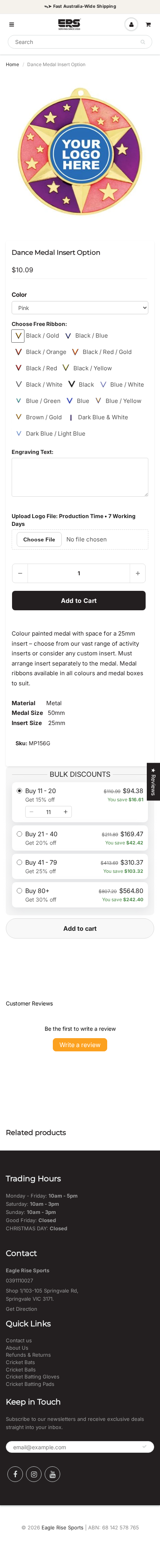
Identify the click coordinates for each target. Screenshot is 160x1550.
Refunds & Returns (28, 1355)
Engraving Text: (33, 451)
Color (19, 294)
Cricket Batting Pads (30, 1384)
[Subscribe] (144, 1446)
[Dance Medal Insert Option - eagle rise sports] (80, 151)
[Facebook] (15, 1474)
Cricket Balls (21, 1369)
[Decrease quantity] (31, 811)
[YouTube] (52, 1474)
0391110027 (19, 1280)
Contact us (19, 1340)
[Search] (142, 42)
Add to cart (80, 928)
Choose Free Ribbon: (39, 324)
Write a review (80, 1045)
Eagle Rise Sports (62, 1527)
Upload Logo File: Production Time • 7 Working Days (74, 520)
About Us (17, 1348)
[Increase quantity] (65, 811)
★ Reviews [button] (153, 781)
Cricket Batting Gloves (32, 1376)
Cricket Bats (20, 1362)
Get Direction (21, 1309)
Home (12, 64)
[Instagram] (34, 1474)
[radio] (80, 802)
